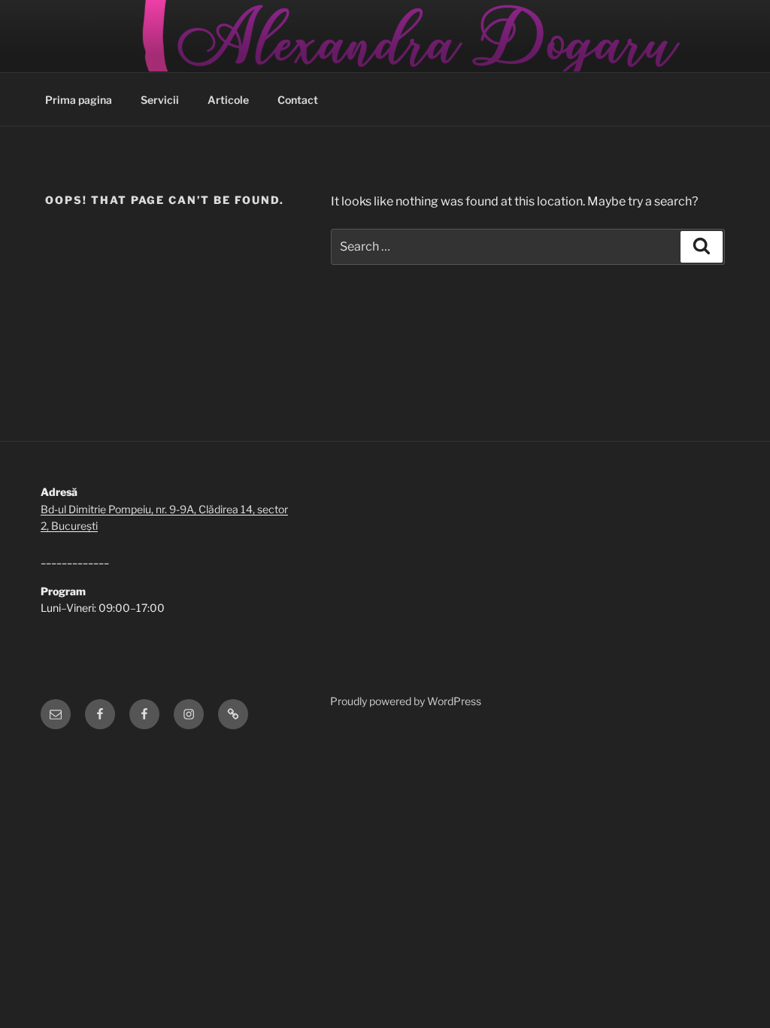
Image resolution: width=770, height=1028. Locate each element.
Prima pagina (78, 99)
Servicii (160, 99)
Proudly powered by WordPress (405, 701)
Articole (228, 99)
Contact (297, 99)
